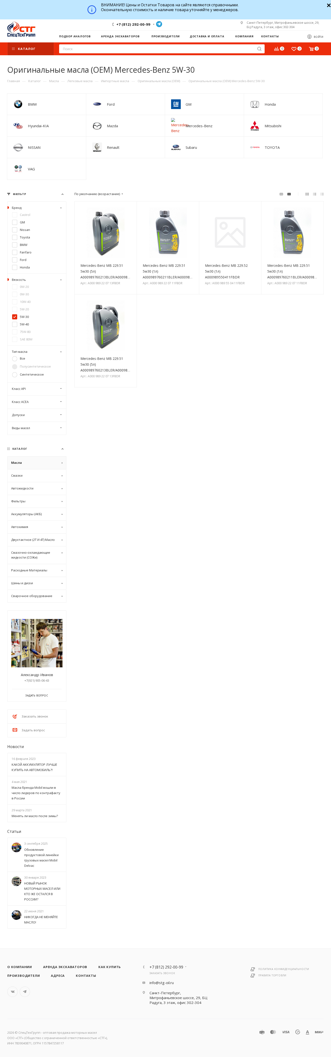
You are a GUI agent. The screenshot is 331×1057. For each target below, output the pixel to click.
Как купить (109, 967)
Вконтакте (12, 991)
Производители (23, 975)
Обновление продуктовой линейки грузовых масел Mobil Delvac (41, 857)
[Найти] (259, 48)
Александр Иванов (37, 674)
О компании (19, 967)
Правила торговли (272, 975)
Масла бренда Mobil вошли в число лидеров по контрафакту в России (36, 792)
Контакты (86, 975)
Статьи (14, 831)
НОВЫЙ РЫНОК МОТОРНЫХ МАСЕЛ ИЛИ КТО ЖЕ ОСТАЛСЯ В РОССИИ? (42, 891)
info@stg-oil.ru (162, 982)
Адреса (58, 975)
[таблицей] (322, 194)
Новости (15, 746)
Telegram (159, 24)
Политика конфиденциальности (283, 969)
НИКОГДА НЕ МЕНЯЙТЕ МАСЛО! (41, 919)
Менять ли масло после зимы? (35, 816)
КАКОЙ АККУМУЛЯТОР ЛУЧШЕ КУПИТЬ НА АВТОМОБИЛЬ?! (34, 767)
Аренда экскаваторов (65, 967)
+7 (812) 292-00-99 (133, 24)
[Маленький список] (281, 194)
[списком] (314, 194)
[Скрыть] (328, 5)
